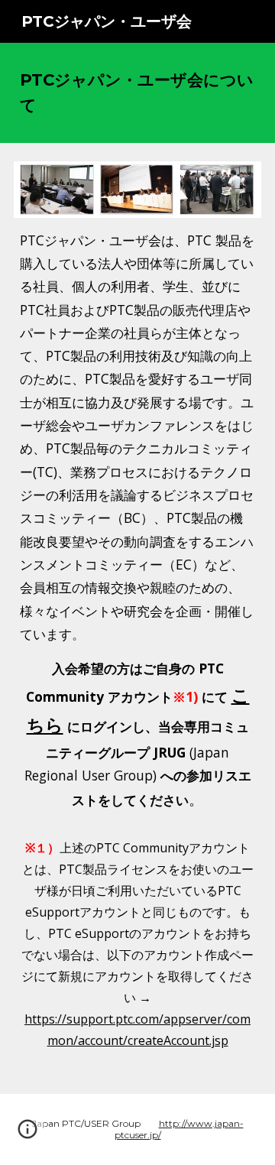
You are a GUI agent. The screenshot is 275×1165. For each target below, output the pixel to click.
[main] (137, 93)
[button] (27, 1134)
